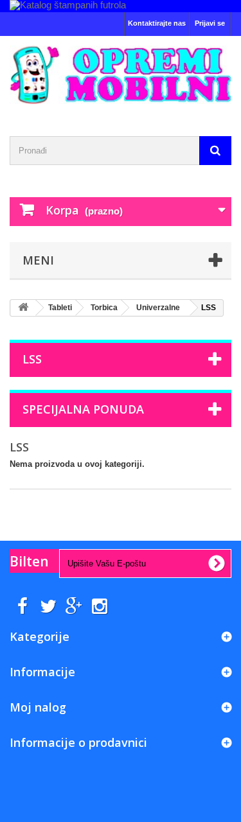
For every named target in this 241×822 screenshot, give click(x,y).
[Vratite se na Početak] (23, 308)
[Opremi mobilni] (120, 75)
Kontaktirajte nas (157, 23)
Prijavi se (210, 23)
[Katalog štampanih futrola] (120, 6)
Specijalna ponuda (83, 409)
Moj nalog (38, 707)
